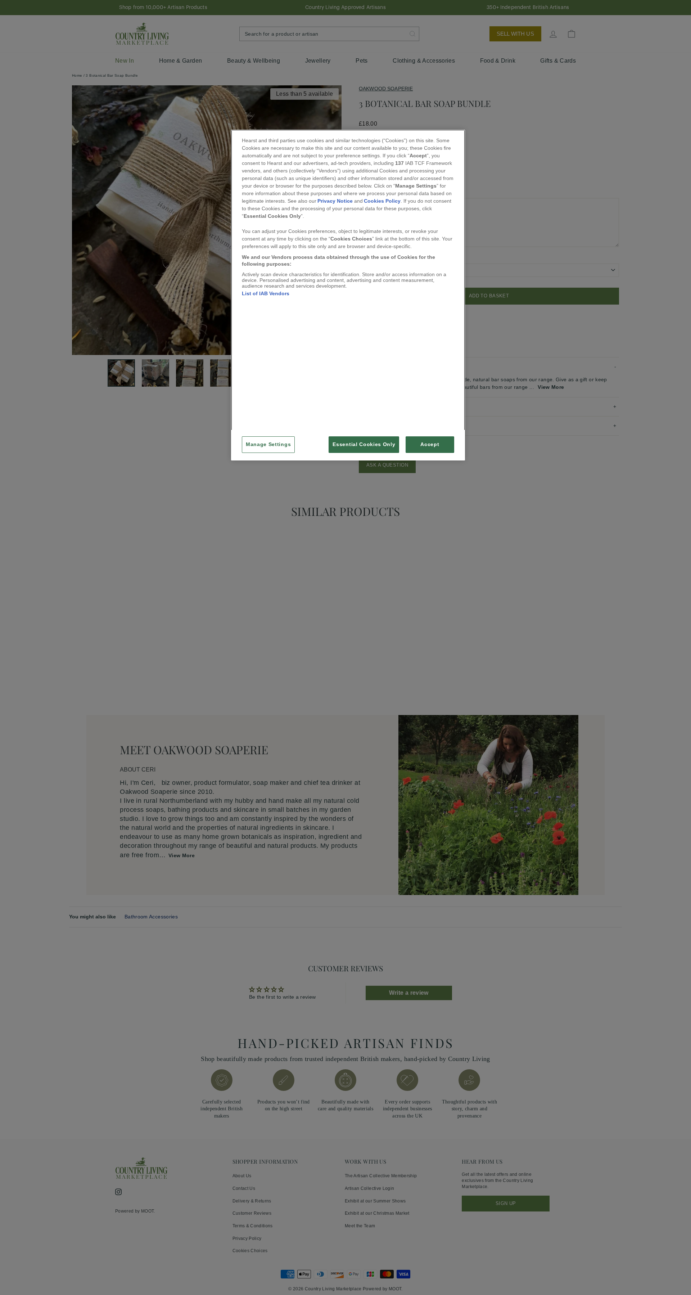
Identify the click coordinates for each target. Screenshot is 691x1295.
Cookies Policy (382, 201)
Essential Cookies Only (364, 444)
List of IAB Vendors (265, 293)
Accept (429, 444)
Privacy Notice (335, 201)
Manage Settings (268, 444)
